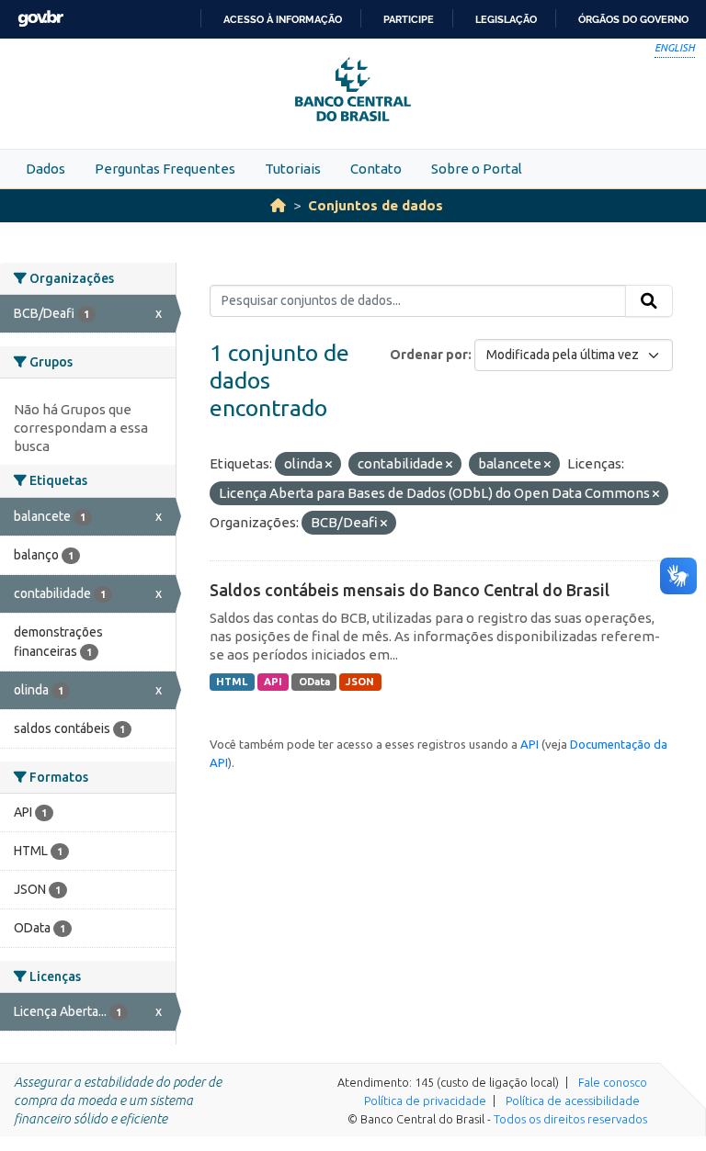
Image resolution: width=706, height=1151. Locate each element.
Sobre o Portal (476, 168)
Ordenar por (429, 354)
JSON (360, 681)
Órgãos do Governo (633, 19)
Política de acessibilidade (573, 1100)
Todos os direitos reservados (570, 1118)
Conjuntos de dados (375, 205)
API (273, 681)
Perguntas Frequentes (165, 168)
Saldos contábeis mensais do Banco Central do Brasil (409, 590)
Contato (376, 168)
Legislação (506, 19)
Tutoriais (293, 168)
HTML (231, 681)
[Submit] (649, 301)
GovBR (40, 19)
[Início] (278, 205)
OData (314, 681)
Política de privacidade (425, 1100)
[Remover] (328, 464)
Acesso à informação (282, 19)
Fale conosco (612, 1082)
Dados (45, 168)
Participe (408, 19)
